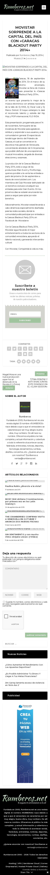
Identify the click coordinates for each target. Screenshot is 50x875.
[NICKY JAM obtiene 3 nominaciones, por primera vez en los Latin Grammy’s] (25, 494)
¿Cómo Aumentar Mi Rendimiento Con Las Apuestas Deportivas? (24, 666)
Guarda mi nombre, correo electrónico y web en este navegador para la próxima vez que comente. (25, 604)
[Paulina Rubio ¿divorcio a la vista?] (25, 481)
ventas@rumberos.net (37, 847)
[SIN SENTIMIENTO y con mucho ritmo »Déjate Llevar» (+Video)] (25, 529)
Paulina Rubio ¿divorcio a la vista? (23, 486)
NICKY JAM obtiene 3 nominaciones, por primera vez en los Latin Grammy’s (24, 501)
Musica (17, 58)
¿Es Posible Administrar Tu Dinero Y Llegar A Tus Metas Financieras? (22, 675)
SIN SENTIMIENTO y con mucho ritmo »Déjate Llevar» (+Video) (22, 535)
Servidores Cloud (31, 863)
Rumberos (24, 55)
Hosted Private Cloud (28, 866)
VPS (19, 863)
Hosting (12, 863)
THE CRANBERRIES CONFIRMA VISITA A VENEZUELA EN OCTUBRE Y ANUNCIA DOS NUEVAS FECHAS (25, 519)
